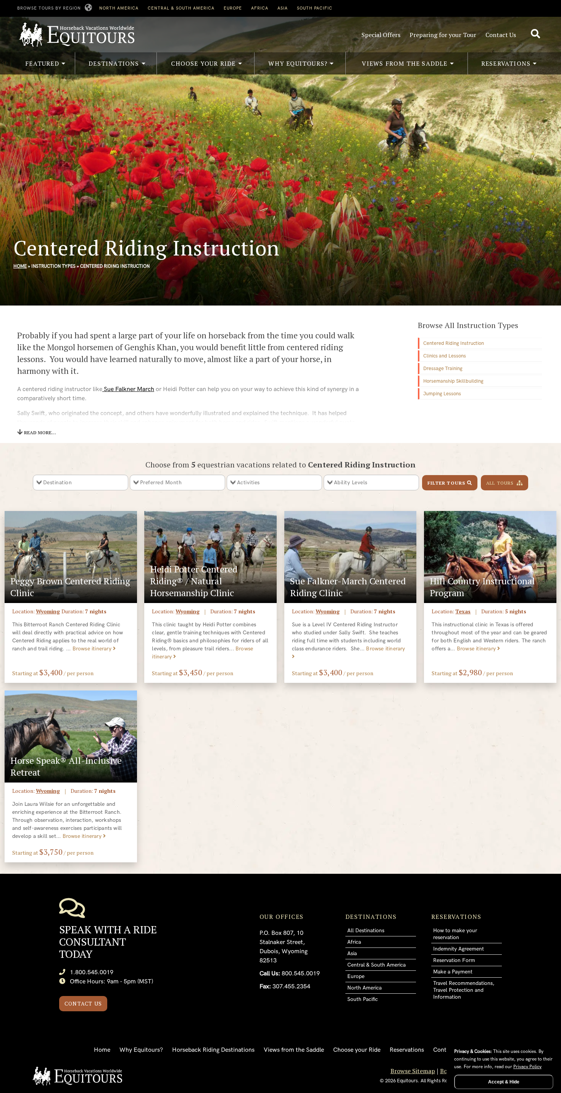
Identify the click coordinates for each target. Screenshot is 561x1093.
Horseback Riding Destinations (213, 1050)
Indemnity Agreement (458, 949)
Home (20, 266)
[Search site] (536, 34)
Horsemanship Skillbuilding (453, 381)
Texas (463, 611)
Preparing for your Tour (442, 35)
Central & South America (181, 8)
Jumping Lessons (442, 394)
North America (119, 8)
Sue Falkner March (128, 389)
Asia (282, 8)
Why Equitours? (141, 1050)
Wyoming (48, 611)
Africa (259, 8)
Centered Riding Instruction (453, 343)
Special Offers (380, 35)
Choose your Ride (356, 1050)
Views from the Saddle (294, 1050)
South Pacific (314, 8)
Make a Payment (452, 972)
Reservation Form (454, 960)
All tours (501, 483)
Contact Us (500, 35)
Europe (233, 8)
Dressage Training (443, 368)
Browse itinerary (93, 648)
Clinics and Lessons (444, 356)
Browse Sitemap (412, 1071)
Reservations (407, 1050)
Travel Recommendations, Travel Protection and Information (463, 990)
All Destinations (365, 930)
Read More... (40, 432)
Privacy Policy (527, 1067)
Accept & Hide (503, 1082)
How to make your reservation (455, 934)
